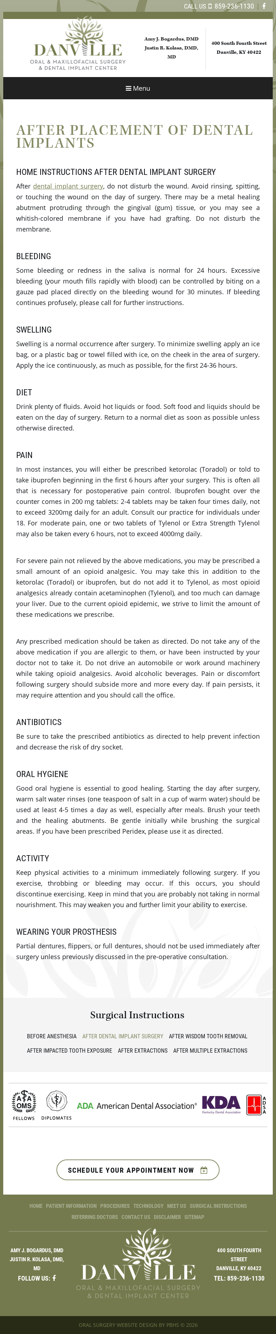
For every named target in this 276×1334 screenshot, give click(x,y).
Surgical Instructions (137, 1015)
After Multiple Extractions (210, 1050)
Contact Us (135, 1216)
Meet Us (176, 1205)
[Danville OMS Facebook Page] (264, 6)
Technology (148, 1205)
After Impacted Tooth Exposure (69, 1050)
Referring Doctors (95, 1216)
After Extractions (142, 1050)
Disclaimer (167, 1216)
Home (35, 1205)
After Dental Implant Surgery (122, 1036)
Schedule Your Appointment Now (132, 1170)
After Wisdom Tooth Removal (208, 1036)
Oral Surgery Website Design (118, 1324)
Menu (141, 89)
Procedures (115, 1205)
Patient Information (71, 1205)
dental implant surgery (68, 186)
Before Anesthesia (52, 1036)
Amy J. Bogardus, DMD (171, 39)
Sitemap (194, 1216)
